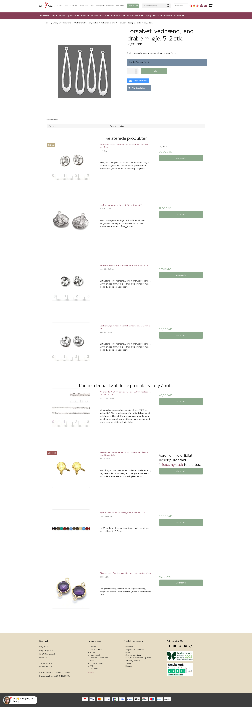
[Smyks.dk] (46, 6)
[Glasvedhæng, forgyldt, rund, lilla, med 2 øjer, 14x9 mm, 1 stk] (71, 596)
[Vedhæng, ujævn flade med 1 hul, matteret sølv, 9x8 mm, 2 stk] (71, 349)
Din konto (94, 669)
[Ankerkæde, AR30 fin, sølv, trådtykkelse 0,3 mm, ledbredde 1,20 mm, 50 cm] (71, 415)
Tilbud (54, 15)
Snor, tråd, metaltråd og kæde (138, 658)
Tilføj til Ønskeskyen (140, 81)
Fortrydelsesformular (105, 6)
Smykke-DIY (133, 6)
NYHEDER (44, 15)
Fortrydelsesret (96, 663)
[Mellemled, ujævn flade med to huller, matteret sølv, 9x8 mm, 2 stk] (71, 167)
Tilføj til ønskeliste (138, 88)
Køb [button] (155, 71)
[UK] (197, 5)
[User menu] (201, 6)
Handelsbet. (90, 6)
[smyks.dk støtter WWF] (180, 656)
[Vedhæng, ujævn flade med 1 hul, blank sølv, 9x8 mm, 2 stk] (71, 288)
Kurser (81, 6)
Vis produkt (181, 158)
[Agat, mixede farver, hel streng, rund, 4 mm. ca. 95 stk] (71, 535)
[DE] (194, 5)
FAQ (122, 6)
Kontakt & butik (71, 6)
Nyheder (129, 647)
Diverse (128, 666)
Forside (60, 6)
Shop (117, 6)
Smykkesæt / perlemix (135, 649)
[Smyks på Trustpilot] (180, 669)
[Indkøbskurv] (210, 5)
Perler (127, 652)
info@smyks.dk (171, 464)
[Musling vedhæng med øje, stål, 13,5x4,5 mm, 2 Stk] (71, 228)
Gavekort (168, 15)
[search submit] (168, 6)
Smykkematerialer (133, 655)
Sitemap (91, 672)
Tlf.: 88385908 (45, 663)
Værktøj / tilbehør (132, 660)
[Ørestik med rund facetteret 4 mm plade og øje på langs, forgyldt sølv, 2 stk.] (71, 475)
